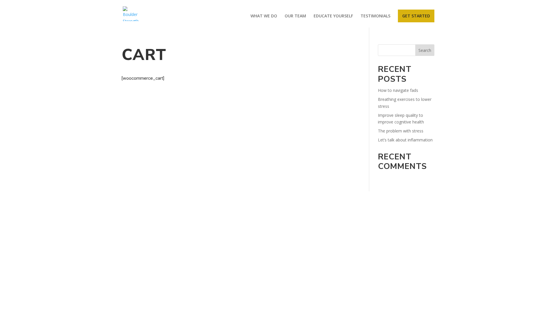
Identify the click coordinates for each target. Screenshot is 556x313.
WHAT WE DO (263, 16)
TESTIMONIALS (375, 16)
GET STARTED (416, 16)
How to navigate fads (398, 90)
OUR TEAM (295, 16)
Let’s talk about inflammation (405, 140)
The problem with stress (400, 131)
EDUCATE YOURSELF (333, 16)
